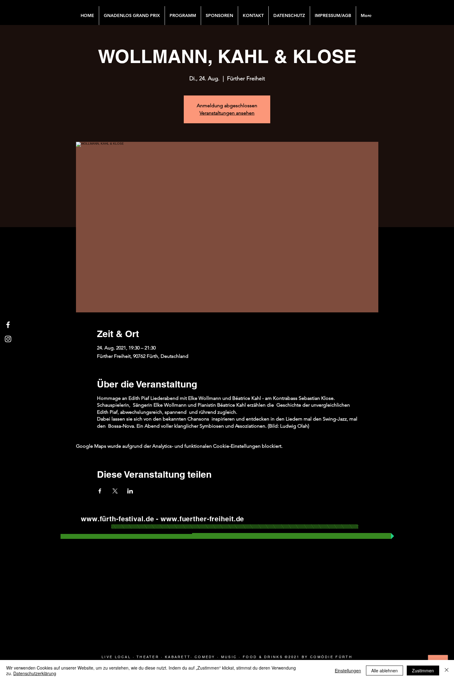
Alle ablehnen (384, 670)
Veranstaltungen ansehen (227, 113)
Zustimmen (423, 670)
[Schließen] (446, 670)
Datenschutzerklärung (34, 673)
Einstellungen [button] (348, 670)
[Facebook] (8, 324)
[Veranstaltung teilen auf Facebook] (100, 491)
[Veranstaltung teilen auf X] (115, 491)
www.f (91, 519)
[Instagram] (8, 339)
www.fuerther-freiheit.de (202, 519)
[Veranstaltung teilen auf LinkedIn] (130, 491)
